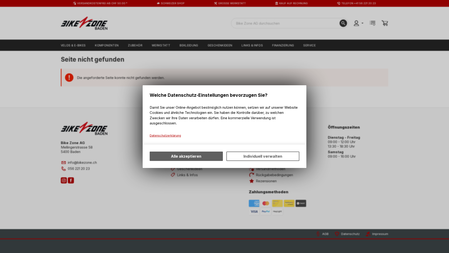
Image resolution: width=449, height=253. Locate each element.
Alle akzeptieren (186, 156)
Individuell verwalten (262, 156)
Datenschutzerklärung (165, 135)
